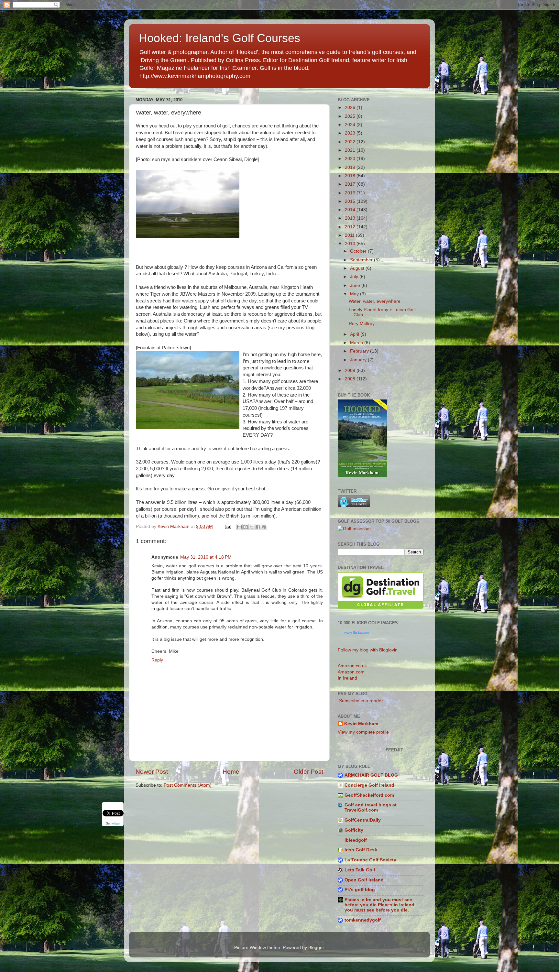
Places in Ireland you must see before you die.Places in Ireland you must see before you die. (379, 904)
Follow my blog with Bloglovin (368, 650)
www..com (356, 632)
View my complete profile (363, 732)
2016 (350, 193)
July (354, 276)
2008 (350, 379)
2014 (350, 209)
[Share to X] (251, 527)
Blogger (316, 947)
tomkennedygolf (363, 920)
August (358, 268)
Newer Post (152, 771)
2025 (350, 116)
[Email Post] (227, 526)
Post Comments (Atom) (188, 785)
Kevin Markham (361, 723)
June (355, 285)
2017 (350, 184)
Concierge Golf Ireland (369, 785)
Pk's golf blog (360, 889)
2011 (350, 235)
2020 (350, 158)
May (355, 293)
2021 (350, 150)
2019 (350, 167)
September (362, 259)
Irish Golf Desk (361, 849)
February (360, 351)
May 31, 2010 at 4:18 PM (206, 557)
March (357, 342)
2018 (350, 175)
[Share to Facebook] (258, 527)
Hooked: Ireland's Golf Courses (219, 38)
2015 (350, 201)
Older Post (308, 771)
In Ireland (347, 678)
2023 (350, 133)
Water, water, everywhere (374, 301)
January (359, 359)
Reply (157, 660)
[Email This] (239, 527)
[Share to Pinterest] (264, 527)
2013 (350, 218)
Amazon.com (351, 672)
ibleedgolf (356, 840)
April (355, 334)
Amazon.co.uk (352, 665)
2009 (350, 370)
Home (231, 771)
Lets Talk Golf (360, 870)
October (359, 251)
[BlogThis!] (245, 527)
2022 (350, 141)
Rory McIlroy (362, 323)
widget (116, 823)
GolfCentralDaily (363, 820)
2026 (350, 107)
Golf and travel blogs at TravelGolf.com (371, 808)
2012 (350, 226)
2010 (350, 243)
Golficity (354, 830)
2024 (350, 124)
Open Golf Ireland (364, 880)
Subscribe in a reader (360, 700)
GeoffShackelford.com (369, 795)
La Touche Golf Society (370, 859)
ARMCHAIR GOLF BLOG (371, 775)
